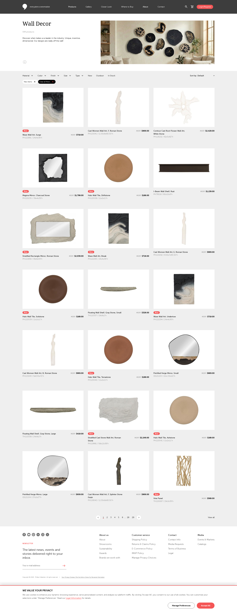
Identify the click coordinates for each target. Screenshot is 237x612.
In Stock (111, 76)
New (90, 76)
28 (128, 517)
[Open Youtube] (28, 534)
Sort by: (193, 76)
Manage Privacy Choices (144, 558)
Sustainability (105, 548)
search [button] (186, 6)
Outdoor (100, 76)
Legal (170, 553)
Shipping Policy (139, 539)
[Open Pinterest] (33, 534)
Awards (103, 553)
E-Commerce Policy (142, 548)
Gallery (89, 7)
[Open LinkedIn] (38, 534)
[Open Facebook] (24, 534)
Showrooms (105, 544)
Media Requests (176, 544)
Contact (161, 7)
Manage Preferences (181, 605)
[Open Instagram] (42, 534)
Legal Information (73, 598)
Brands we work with (109, 558)
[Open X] (47, 534)
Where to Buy (127, 7)
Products (72, 7)
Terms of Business (177, 548)
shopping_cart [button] (192, 6)
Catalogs (202, 544)
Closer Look (106, 7)
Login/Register (205, 7)
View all (211, 517)
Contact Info (174, 539)
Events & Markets (206, 539)
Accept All (205, 605)
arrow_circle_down (24, 62)
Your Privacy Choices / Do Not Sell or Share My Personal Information (83, 577)
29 (133, 517)
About (145, 7)
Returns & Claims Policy (144, 544)
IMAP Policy (138, 553)
